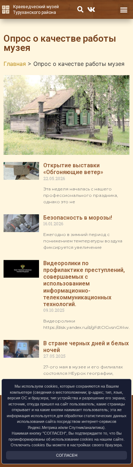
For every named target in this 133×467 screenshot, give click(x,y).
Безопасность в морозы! (77, 217)
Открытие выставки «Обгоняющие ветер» (73, 168)
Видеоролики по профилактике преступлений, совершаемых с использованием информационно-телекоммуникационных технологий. (84, 284)
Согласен (66, 455)
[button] (80, 9)
